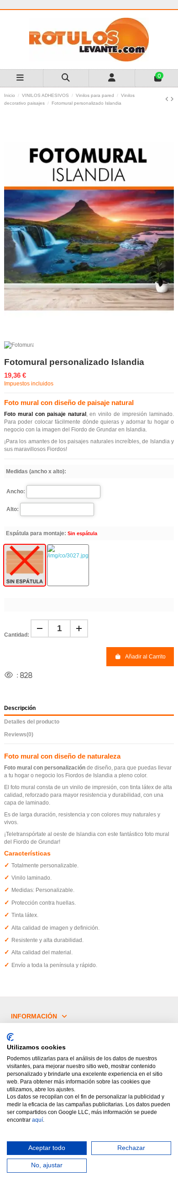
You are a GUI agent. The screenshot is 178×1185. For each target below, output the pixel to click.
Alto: (12, 509)
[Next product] (172, 99)
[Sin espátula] (24, 565)
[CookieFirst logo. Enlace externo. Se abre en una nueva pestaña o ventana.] (10, 1037)
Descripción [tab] (20, 708)
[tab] (89, 736)
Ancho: (15, 491)
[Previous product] (167, 99)
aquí (37, 1120)
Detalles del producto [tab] (31, 722)
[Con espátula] (68, 565)
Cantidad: (16, 635)
